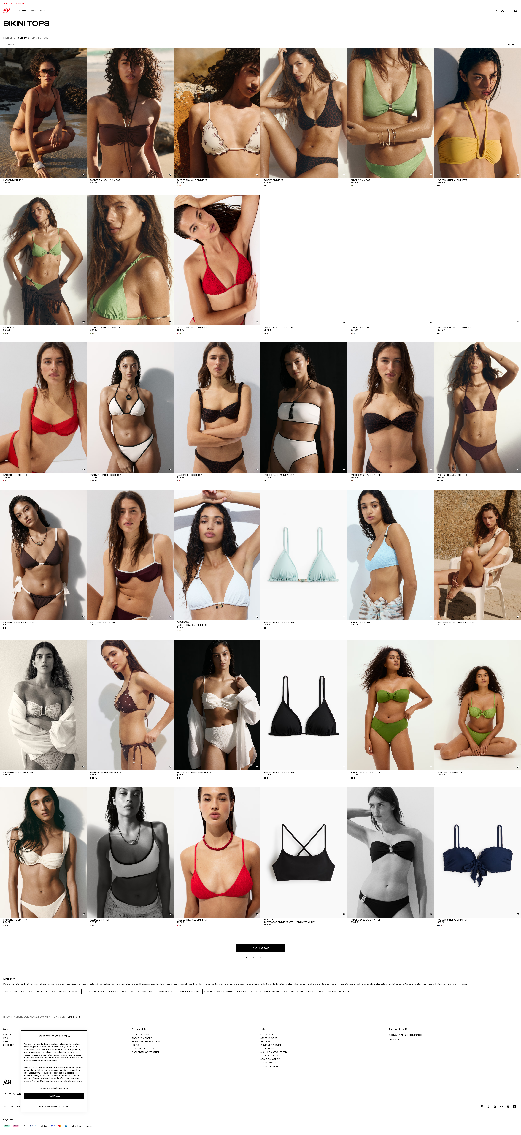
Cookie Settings (269, 1066)
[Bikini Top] (43, 260)
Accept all (54, 1096)
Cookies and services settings (54, 1107)
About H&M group (142, 1038)
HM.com (7, 1017)
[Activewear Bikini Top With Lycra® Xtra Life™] (303, 852)
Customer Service (271, 1045)
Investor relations (143, 1048)
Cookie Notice (268, 1063)
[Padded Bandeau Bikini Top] (130, 113)
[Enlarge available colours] (179, 185)
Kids (42, 10)
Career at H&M (140, 1034)
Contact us (267, 1034)
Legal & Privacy (269, 1056)
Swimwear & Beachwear (37, 1017)
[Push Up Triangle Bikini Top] (130, 407)
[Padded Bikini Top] (43, 113)
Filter (511, 44)
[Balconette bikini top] (43, 852)
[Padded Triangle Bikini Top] (217, 113)
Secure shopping (270, 1059)
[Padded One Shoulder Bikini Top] (477, 555)
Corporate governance (146, 1052)
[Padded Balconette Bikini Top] (477, 260)
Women (23, 10)
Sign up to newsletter (273, 1052)
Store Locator (268, 1038)
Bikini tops (74, 1017)
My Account (267, 1048)
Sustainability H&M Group (146, 1041)
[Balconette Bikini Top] (43, 407)
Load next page (260, 948)
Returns (265, 1041)
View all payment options (82, 1126)
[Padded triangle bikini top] (303, 260)
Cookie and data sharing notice (54, 1088)
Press (135, 1045)
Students (8, 1045)
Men (33, 10)
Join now (394, 1039)
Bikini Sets (60, 1017)
